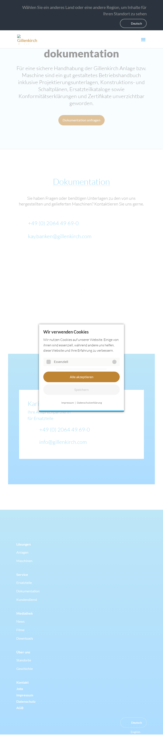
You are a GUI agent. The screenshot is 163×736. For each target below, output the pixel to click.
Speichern (81, 389)
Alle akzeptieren (81, 377)
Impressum (67, 402)
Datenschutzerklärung (89, 402)
